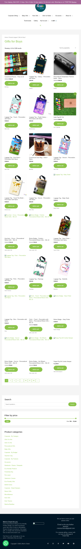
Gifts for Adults (46, 15)
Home (6, 37)
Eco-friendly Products (11, 468)
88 (33, 380)
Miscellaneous (9, 494)
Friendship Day (9, 472)
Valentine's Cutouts (10, 478)
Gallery (36, 20)
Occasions (58, 15)
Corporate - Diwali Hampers (12, 488)
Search (72, 404)
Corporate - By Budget (11, 452)
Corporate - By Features (11, 459)
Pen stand (7, 475)
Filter (7, 421)
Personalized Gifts (10, 446)
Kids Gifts (35, 15)
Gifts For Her (8, 442)
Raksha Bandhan (9, 504)
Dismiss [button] (74, 2)
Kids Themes (8, 501)
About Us (68, 15)
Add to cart (11, 83)
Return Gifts (8, 491)
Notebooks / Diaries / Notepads (13, 465)
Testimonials (27, 20)
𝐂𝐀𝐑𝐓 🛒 (54, 20)
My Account (43, 20)
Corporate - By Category (11, 436)
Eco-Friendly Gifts (10, 481)
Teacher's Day (9, 455)
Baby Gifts (25, 15)
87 (29, 380)
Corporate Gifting (13, 15)
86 (25, 380)
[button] (40, 25)
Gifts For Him (8, 439)
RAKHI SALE (8, 485)
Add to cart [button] (60, 124)
